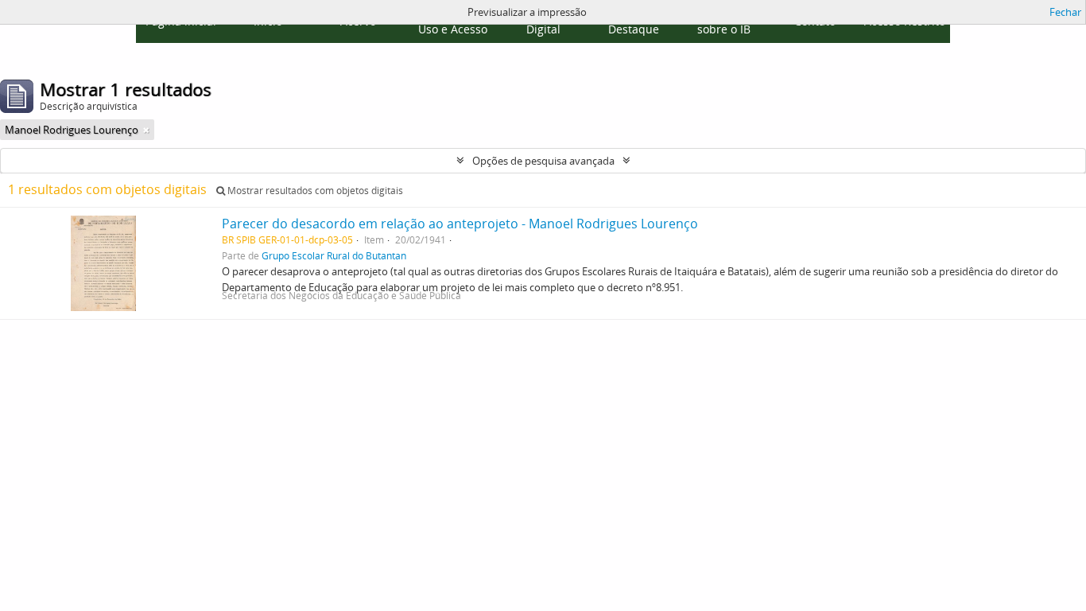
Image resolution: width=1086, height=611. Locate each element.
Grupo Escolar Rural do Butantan (334, 255)
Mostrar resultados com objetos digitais (314, 190)
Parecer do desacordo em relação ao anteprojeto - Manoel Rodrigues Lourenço (460, 223)
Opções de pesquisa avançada (543, 161)
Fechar (1065, 12)
